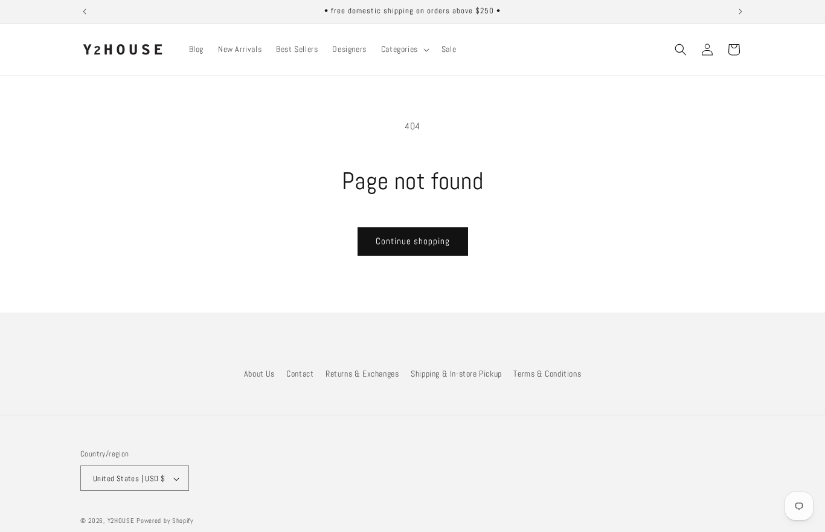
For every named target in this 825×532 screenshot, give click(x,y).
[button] (404, 49)
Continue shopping (413, 241)
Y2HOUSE (121, 521)
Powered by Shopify (164, 521)
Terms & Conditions (547, 373)
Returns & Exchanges (362, 373)
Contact (299, 373)
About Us (259, 373)
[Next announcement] (740, 11)
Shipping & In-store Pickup (456, 373)
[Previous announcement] (84, 11)
